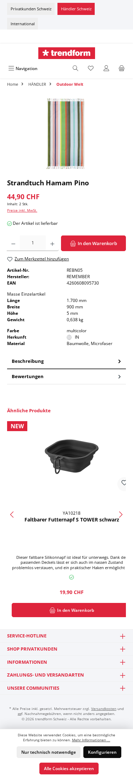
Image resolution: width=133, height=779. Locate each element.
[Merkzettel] (91, 68)
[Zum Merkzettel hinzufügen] (124, 484)
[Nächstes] (120, 514)
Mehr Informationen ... (91, 740)
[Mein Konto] (106, 68)
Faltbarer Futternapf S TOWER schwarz (71, 519)
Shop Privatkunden (32, 649)
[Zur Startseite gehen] (66, 53)
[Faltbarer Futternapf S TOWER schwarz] (72, 456)
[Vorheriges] (12, 514)
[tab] (66, 361)
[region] (66, 135)
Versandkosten (103, 708)
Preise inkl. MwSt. (22, 210)
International (23, 23)
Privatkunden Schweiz (31, 8)
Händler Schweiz (76, 8)
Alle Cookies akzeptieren (69, 768)
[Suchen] (75, 68)
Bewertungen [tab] (28, 376)
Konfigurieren (102, 752)
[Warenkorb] (121, 68)
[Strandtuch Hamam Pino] (66, 135)
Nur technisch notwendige (48, 752)
